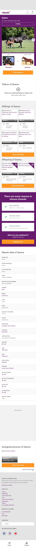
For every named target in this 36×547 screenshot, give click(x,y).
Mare (3, 289)
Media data (5, 493)
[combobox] (18, 524)
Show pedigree (18, 72)
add (5, 344)
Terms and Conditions (7, 499)
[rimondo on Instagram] (10, 533)
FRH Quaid (8, 67)
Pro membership (6, 511)
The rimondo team (6, 495)
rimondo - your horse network (6, 12)
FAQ (3, 513)
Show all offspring (18, 185)
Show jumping (11, 326)
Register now (18, 242)
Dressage (4, 326)
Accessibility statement (8, 505)
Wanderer (27, 67)
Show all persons (18, 465)
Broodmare (5, 332)
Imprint (4, 503)
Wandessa (4, 356)
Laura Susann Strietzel (8, 368)
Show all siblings (18, 154)
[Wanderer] (27, 65)
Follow (18, 24)
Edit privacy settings (7, 485)
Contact (4, 492)
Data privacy (5, 501)
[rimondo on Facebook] (4, 533)
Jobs (3, 497)
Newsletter (5, 515)
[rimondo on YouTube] (15, 533)
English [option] (6, 523)
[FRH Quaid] (8, 65)
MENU (32, 13)
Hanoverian (5, 295)
